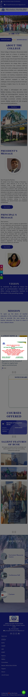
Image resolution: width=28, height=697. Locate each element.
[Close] (25, 339)
